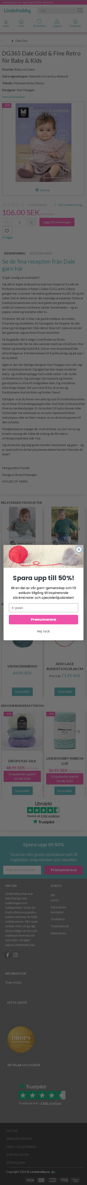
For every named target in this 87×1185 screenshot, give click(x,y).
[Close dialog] (79, 549)
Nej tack (43, 631)
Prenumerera (43, 619)
